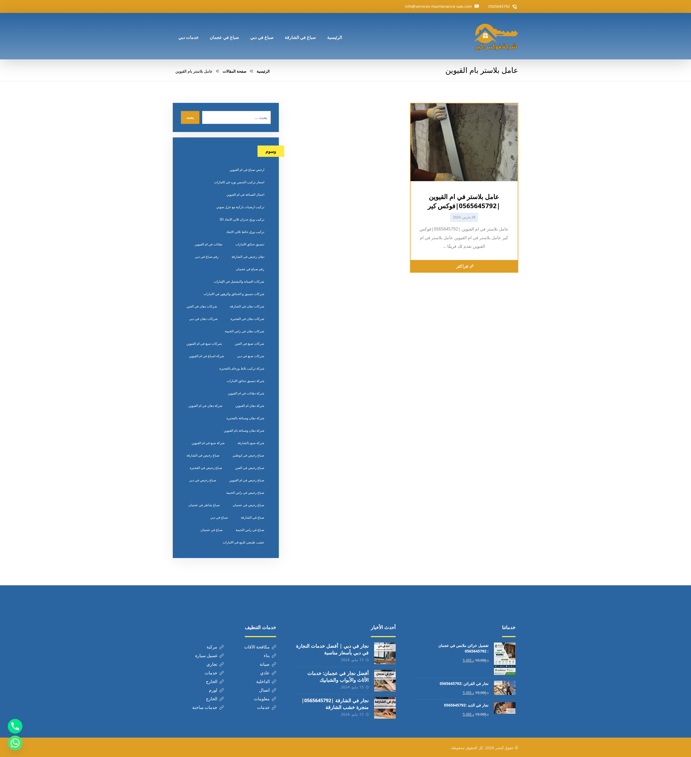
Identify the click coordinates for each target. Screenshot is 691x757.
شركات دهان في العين (202, 306)
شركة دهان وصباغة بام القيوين (244, 430)
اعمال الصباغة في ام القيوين (245, 194)
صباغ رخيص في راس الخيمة (245, 492)
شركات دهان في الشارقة (247, 306)
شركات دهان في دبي (203, 318)
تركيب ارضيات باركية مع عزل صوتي (240, 207)
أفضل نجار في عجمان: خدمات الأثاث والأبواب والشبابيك (338, 676)
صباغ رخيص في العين (249, 467)
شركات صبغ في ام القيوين (204, 343)
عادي (265, 673)
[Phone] (15, 726)
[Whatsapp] (15, 743)
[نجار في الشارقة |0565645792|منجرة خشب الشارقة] (385, 708)
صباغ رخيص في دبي (202, 480)
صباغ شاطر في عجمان (204, 505)
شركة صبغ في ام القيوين (208, 443)
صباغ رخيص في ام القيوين (246, 480)
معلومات (262, 699)
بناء (267, 655)
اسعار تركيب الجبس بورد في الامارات (239, 182)
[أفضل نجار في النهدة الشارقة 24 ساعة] (495, 36)
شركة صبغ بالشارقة (251, 443)
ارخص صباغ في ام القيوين (246, 169)
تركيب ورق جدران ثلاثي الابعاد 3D (241, 219)
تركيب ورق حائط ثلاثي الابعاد (245, 231)
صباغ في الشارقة (252, 517)
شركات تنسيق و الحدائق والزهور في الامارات (234, 294)
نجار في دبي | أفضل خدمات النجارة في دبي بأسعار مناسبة (332, 649)
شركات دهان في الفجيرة (247, 318)
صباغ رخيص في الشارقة (203, 455)
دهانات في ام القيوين (208, 244)
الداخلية (263, 681)
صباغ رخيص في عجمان (248, 505)
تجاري (211, 664)
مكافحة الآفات (257, 647)
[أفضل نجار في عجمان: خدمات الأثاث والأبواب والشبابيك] (385, 680)
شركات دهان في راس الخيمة (244, 331)
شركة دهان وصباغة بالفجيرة (245, 418)
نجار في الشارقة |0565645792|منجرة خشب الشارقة (335, 703)
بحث (190, 117)
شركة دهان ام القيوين (249, 405)
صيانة (265, 664)
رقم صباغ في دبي (207, 256)
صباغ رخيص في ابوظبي (248, 455)
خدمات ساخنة (204, 707)
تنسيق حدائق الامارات (249, 244)
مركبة (211, 647)
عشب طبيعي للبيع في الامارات (243, 542)
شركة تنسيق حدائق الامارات (245, 380)
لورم (213, 690)
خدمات (211, 673)
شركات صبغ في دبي (250, 356)
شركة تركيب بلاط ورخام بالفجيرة (241, 368)
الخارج (211, 681)
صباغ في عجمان (212, 530)
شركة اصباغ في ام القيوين (206, 356)
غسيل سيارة (206, 655)
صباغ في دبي (219, 517)
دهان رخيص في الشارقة (248, 256)
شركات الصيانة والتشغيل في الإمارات (239, 281)
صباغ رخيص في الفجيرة (206, 467)
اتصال (264, 690)
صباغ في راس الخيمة (250, 530)
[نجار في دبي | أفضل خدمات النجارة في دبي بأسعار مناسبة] (385, 653)
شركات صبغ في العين (249, 343)
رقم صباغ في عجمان (250, 269)
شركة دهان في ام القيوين (205, 405)
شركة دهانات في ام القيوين (246, 393)
